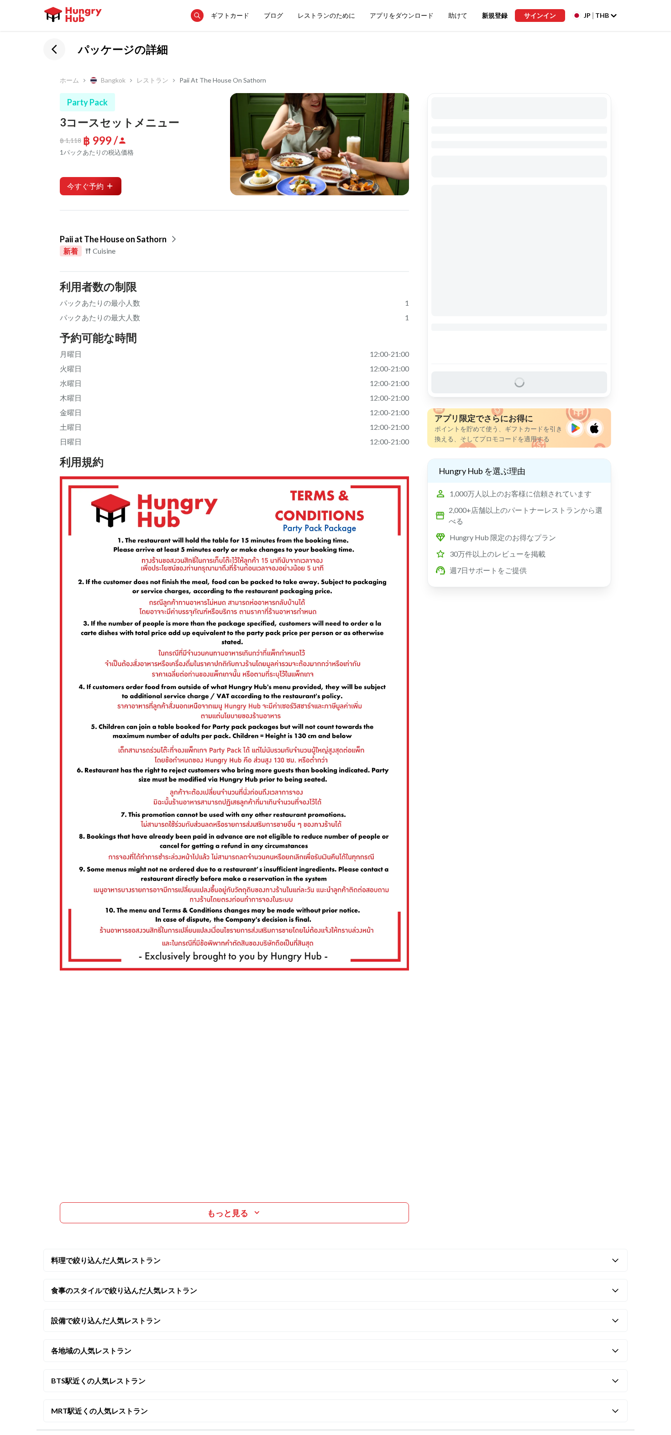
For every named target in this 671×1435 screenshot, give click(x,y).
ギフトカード (230, 15)
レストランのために (326, 15)
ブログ (273, 15)
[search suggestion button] (197, 15)
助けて (457, 15)
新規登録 (495, 15)
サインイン (540, 15)
